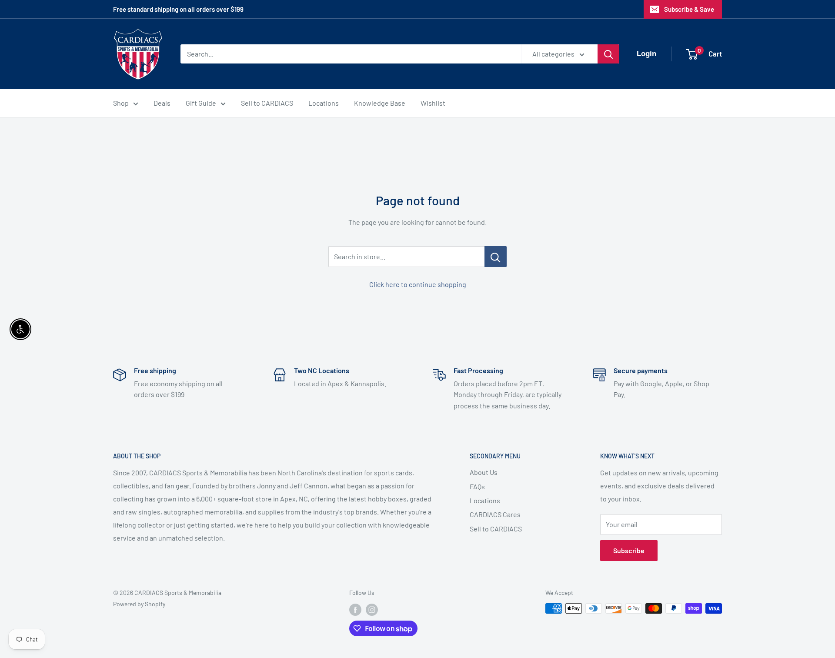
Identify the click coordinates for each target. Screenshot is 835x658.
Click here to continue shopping (417, 284)
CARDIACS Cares (495, 514)
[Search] (608, 53)
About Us (484, 472)
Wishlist (433, 103)
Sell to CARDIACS (267, 103)
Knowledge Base (379, 103)
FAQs (477, 486)
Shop (121, 103)
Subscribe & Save (689, 9)
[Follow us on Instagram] (372, 609)
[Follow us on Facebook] (355, 609)
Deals (162, 103)
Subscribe (629, 550)
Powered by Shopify (139, 604)
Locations (323, 103)
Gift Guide (201, 103)
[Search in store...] (495, 256)
